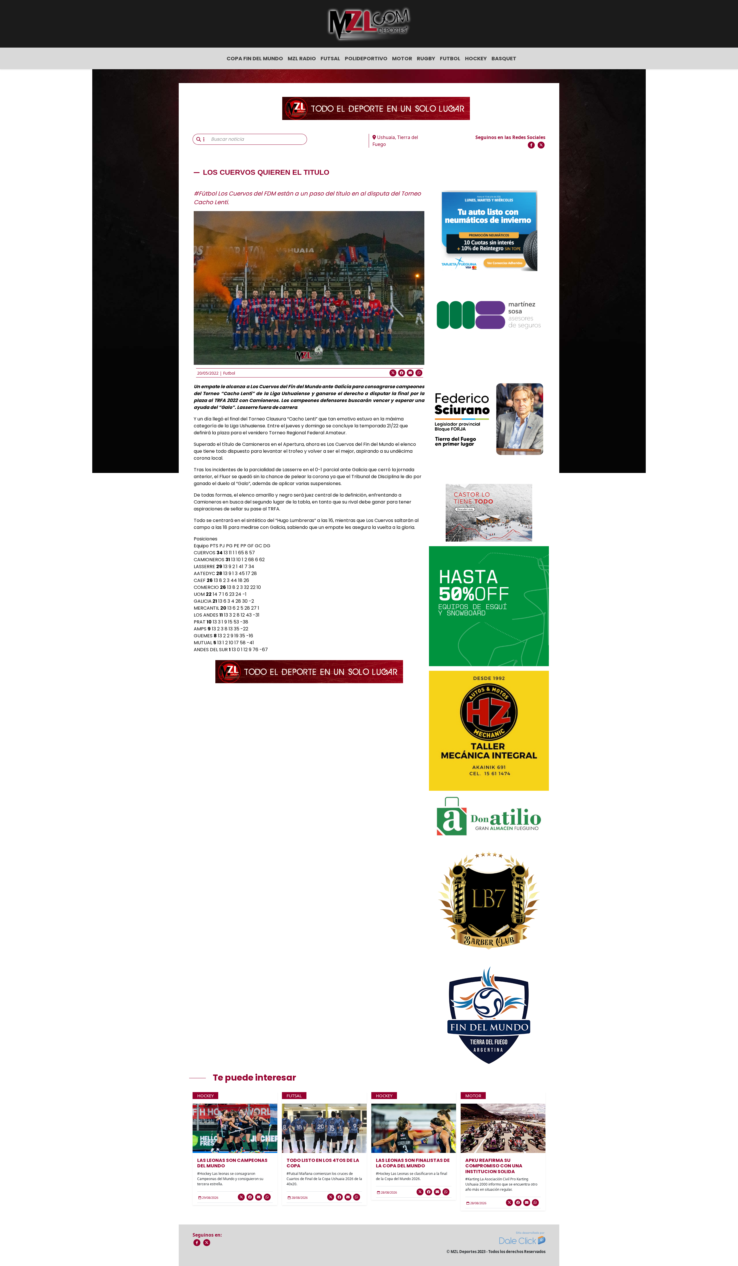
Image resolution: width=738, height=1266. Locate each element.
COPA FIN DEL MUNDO (255, 58)
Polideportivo (366, 58)
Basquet (504, 58)
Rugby (426, 58)
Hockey (476, 58)
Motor (402, 58)
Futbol (450, 58)
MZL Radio (302, 58)
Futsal (330, 58)
